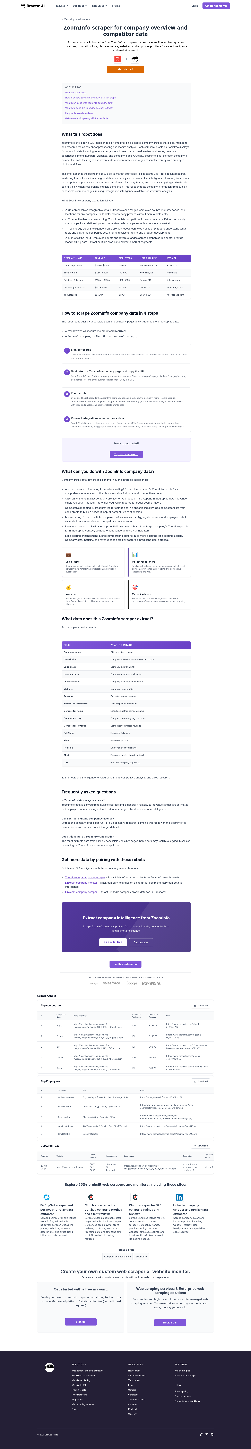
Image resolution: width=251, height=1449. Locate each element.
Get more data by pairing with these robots (86, 118)
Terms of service (183, 1396)
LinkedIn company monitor (81, 882)
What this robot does (75, 92)
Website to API (79, 1385)
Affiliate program (182, 1370)
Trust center (134, 1380)
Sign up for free (113, 941)
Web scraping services (83, 1404)
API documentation (137, 1375)
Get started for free (216, 5)
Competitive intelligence (117, 1256)
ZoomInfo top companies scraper (85, 877)
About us (132, 1404)
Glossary (132, 1414)
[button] (61, 5)
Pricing (116, 5)
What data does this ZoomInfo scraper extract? (89, 108)
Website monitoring (81, 1380)
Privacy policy (181, 1391)
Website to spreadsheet (83, 1375)
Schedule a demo (136, 1399)
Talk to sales (141, 942)
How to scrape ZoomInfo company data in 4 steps (90, 97)
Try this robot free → (126, 454)
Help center (134, 1370)
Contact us (133, 1394)
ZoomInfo (141, 1256)
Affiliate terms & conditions (187, 1401)
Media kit (132, 1409)
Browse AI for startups (185, 1375)
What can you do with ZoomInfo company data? (89, 103)
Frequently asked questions (79, 113)
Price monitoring (79, 1394)
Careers (132, 1390)
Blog (130, 1385)
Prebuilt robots (79, 1390)
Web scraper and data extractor (87, 1370)
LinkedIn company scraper (81, 892)
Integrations (77, 1399)
